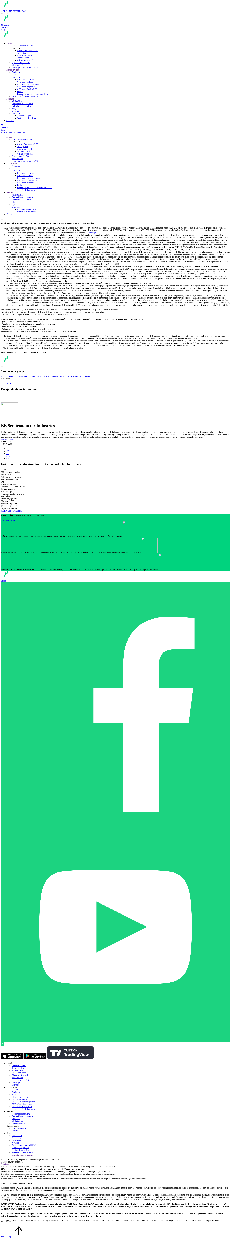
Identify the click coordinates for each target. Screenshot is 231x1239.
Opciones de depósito (21, 62)
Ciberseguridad (18, 1140)
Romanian (72, 376)
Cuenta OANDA (19, 1065)
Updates (15, 111)
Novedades (16, 1138)
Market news (17, 1121)
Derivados (16, 77)
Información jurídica (20, 1147)
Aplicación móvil (24, 55)
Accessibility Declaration (22, 1152)
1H (7, 449)
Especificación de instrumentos (25, 96)
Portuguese (36, 376)
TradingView (22, 53)
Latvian (55, 376)
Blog (14, 108)
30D (8, 456)
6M (7, 458)
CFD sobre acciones (25, 79)
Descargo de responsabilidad (24, 1145)
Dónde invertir (12, 70)
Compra (9, 439)
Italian (16, 376)
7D (7, 453)
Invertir (9, 43)
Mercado (10, 99)
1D (7, 451)
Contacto (10, 120)
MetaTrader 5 (17, 65)
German (28, 376)
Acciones (16, 72)
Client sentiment (18, 1123)
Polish (78, 376)
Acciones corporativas (26, 116)
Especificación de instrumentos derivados (34, 94)
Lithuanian (63, 376)
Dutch (44, 376)
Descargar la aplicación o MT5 (25, 67)
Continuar (5, 1164)
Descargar (16, 1082)
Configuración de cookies (22, 1155)
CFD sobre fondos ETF (27, 89)
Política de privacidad (21, 1150)
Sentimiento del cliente (26, 118)
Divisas (20, 91)
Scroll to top (6, 1237)
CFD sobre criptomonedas (28, 87)
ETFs (14, 74)
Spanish (22, 376)
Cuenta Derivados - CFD (27, 50)
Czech (49, 376)
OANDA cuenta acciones (22, 46)
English (4, 376)
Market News (17, 101)
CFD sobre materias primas (28, 84)
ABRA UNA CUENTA (11, 511)
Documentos (17, 1135)
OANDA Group (19, 1128)
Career (14, 1131)
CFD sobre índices (25, 82)
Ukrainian (86, 376)
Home (9, 383)
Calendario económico (21, 106)
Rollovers (16, 1118)
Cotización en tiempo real (22, 103)
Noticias (15, 1143)
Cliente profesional (25, 60)
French (10, 376)
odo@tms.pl (90, 232)
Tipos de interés (23, 58)
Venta (3, 439)
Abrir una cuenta (8, 520)
